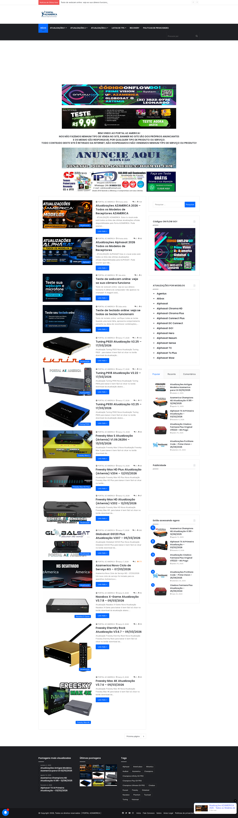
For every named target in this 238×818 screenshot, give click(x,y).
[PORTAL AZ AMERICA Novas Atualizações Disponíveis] (48, 14)
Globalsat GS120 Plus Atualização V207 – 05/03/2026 (118, 536)
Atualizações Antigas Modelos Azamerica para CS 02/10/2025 (181, 387)
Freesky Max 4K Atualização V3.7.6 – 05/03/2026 (115, 683)
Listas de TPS (118, 28)
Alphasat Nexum (167, 338)
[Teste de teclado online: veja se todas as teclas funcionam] (85, 775)
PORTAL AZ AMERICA (106, 202)
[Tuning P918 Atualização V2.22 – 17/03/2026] (111, 775)
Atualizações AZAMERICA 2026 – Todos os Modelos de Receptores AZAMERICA (118, 209)
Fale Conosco (149, 813)
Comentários (189, 374)
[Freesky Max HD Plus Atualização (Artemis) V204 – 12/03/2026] (111, 783)
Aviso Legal (168, 813)
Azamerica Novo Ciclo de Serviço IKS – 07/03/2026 (113, 567)
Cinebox (152, 785)
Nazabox (126, 795)
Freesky (135, 790)
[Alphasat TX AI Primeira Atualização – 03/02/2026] (160, 414)
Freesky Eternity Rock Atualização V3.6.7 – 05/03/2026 (119, 630)
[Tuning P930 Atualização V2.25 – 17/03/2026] (85, 783)
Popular (156, 374)
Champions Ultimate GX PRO (134, 785)
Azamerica (136, 771)
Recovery (134, 28)
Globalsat (145, 790)
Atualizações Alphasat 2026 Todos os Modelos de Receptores (115, 246)
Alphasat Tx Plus (167, 353)
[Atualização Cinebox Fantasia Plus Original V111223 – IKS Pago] (160, 430)
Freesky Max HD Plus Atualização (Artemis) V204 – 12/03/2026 (118, 471)
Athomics (149, 767)
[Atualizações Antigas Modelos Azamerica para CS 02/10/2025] (160, 387)
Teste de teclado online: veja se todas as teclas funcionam (118, 312)
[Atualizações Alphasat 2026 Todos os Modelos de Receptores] (98, 767)
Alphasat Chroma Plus (170, 313)
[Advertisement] (119, 62)
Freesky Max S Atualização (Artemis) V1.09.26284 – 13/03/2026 (114, 439)
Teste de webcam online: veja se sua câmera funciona (117, 281)
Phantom (136, 795)
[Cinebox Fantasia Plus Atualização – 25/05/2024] (160, 591)
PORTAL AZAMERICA (91, 813)
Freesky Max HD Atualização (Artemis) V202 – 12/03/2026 (116, 501)
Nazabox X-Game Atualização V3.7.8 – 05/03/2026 (117, 598)
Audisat (125, 771)
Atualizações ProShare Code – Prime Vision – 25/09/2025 (181, 444)
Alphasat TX (164, 348)
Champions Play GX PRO (132, 781)
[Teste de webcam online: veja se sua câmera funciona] (111, 767)
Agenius (162, 293)
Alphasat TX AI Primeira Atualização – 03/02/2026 (182, 413)
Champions (148, 771)
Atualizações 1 (57, 28)
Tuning (125, 799)
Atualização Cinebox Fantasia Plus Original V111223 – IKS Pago (181, 427)
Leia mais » (102, 231)
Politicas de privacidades (156, 28)
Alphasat (162, 303)
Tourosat (147, 795)
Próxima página (133, 736)
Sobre (159, 813)
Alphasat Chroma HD (169, 308)
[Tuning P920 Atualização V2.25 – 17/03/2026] (98, 775)
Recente (172, 374)
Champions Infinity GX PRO (133, 776)
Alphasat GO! (165, 328)
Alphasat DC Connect (170, 323)
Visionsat (135, 799)
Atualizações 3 (98, 28)
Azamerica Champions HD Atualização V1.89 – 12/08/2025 (181, 400)
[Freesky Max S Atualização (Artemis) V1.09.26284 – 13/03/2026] (98, 783)
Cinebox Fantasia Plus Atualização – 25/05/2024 (181, 588)
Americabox (137, 767)
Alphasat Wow (165, 358)
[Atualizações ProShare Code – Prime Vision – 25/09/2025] (160, 445)
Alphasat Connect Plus (171, 318)
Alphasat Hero (165, 333)
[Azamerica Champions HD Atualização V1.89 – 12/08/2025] (160, 401)
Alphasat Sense (166, 343)
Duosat (125, 790)
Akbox (160, 298)
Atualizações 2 (78, 28)
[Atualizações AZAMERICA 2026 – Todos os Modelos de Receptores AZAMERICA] (85, 767)
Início (43, 28)
